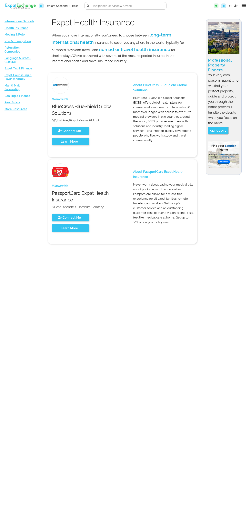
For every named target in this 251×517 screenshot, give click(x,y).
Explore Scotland (56, 5)
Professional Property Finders (220, 65)
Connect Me (71, 131)
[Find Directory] (216, 6)
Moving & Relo (15, 34)
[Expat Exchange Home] (20, 6)
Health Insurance (16, 28)
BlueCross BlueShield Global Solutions (82, 109)
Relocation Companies (12, 49)
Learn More (69, 141)
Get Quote (218, 130)
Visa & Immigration (18, 41)
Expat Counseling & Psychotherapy (18, 77)
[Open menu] (243, 5)
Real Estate (12, 102)
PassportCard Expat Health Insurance (80, 196)
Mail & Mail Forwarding (12, 87)
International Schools (19, 21)
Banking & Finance (17, 96)
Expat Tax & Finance (18, 68)
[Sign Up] (236, 6)
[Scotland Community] (223, 6)
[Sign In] (230, 6)
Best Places (79, 5)
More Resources (16, 109)
